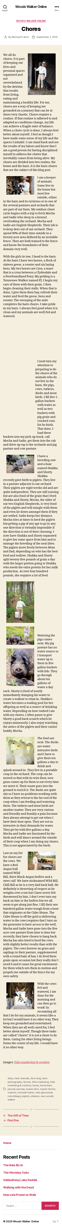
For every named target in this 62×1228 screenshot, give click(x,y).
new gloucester (44, 1092)
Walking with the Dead (18, 1187)
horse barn (46, 1085)
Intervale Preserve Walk (20, 1194)
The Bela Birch (13, 1165)
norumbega (14, 1095)
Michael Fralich (20, 36)
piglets (25, 1095)
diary (10, 1078)
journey (21, 1088)
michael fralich (26, 1092)
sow (43, 1095)
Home (7, 1143)
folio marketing (40, 1081)
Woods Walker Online (31, 6)
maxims (12, 1092)
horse (35, 1085)
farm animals (21, 1078)
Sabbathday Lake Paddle (20, 1180)
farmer (27, 1081)
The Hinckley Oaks (16, 1172)
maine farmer (47, 1088)
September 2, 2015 (47, 36)
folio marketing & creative (32, 1062)
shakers (35, 1095)
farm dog (36, 1078)
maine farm (32, 1088)
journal (11, 1088)
